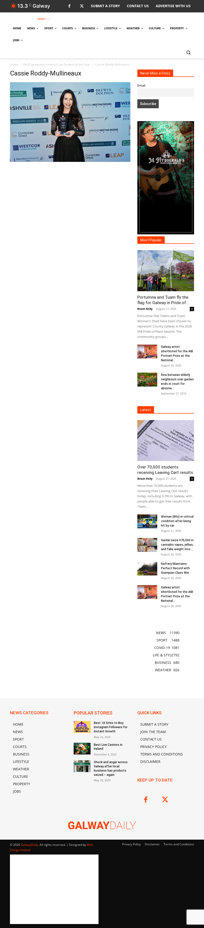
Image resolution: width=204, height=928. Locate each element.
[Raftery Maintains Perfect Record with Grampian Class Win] (147, 568)
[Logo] (44, 19)
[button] (188, 52)
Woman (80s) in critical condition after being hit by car (177, 521)
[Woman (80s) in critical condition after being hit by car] (147, 521)
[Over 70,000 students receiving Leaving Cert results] (165, 440)
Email (141, 85)
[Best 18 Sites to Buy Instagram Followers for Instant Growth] (82, 727)
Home (14, 64)
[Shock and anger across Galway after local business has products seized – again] (82, 766)
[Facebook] (69, 6)
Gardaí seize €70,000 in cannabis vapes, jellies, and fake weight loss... (177, 544)
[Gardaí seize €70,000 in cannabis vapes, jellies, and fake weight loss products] (147, 545)
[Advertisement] (70, 207)
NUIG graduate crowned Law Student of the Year (56, 64)
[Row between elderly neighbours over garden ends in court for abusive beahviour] (147, 380)
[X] (81, 6)
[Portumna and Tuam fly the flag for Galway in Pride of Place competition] (165, 270)
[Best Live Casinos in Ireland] (82, 749)
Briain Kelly (145, 309)
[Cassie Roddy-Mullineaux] (70, 160)
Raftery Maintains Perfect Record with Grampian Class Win (175, 568)
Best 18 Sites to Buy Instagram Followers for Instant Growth (110, 727)
